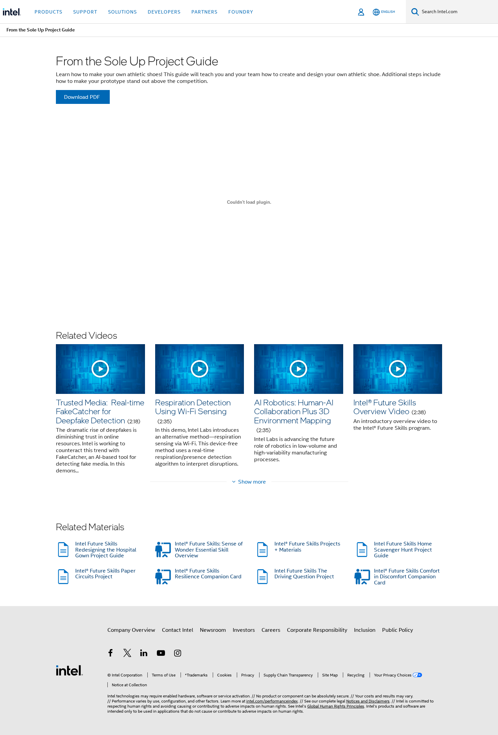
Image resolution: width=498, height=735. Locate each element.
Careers (271, 630)
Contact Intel (177, 630)
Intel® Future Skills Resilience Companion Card (208, 573)
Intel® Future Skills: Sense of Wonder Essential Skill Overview (209, 549)
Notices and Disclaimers (368, 701)
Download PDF (82, 97)
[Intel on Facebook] (110, 654)
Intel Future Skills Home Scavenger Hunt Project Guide (403, 549)
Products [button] (48, 12)
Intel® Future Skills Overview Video (389, 406)
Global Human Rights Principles (335, 706)
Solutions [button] (122, 12)
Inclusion (364, 630)
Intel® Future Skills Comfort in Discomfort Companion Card (407, 576)
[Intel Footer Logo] (69, 670)
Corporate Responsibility (317, 630)
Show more (252, 481)
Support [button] (85, 12)
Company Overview (131, 630)
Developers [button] (164, 12)
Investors (244, 630)
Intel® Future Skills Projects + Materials (307, 546)
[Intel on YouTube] (161, 654)
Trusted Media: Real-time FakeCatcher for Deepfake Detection (100, 411)
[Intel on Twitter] (127, 654)
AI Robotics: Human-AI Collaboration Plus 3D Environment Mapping (293, 415)
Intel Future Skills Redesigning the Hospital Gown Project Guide (105, 549)
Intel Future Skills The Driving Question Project (304, 573)
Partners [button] (204, 12)
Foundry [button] (240, 12)
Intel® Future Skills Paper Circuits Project (105, 573)
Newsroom (213, 630)
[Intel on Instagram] (177, 654)
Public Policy (397, 630)
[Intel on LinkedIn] (144, 654)
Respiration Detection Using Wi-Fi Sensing (193, 411)
